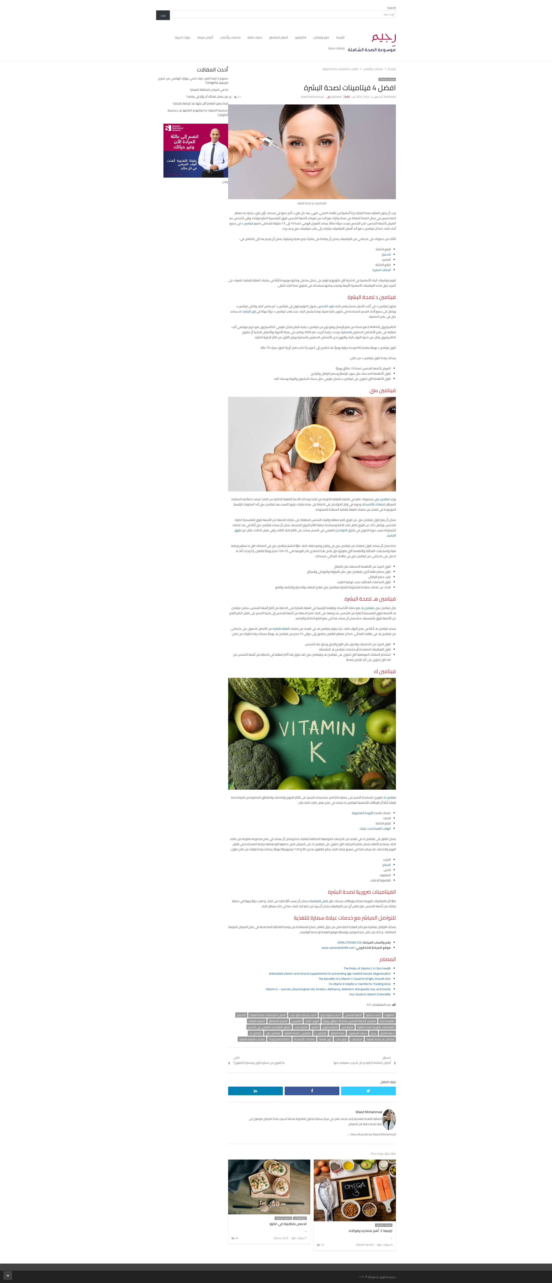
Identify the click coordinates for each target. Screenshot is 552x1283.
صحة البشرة (337, 1033)
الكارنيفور (300, 37)
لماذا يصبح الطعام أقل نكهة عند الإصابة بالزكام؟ (200, 103)
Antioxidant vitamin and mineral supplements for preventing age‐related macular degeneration (330, 973)
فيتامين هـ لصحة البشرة (380, 1039)
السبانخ (386, 865)
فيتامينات (356, 1039)
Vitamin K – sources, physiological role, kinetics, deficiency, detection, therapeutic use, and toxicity (328, 989)
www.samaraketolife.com (337, 947)
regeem (389, 1015)
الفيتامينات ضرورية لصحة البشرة (375, 1027)
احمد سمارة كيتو (330, 1015)
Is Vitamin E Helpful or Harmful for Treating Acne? (360, 984)
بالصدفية (347, 332)
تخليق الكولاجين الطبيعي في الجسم (269, 1027)
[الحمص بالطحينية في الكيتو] (269, 1162)
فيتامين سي (381, 499)
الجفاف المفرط (382, 270)
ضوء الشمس (326, 306)
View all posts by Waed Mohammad (371, 1134)
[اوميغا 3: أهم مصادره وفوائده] (355, 1162)
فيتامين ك (389, 797)
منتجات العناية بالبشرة (252, 1039)
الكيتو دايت (301, 1027)
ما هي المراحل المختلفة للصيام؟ (209, 89)
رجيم (373, 1033)
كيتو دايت (341, 1039)
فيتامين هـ (367, 608)
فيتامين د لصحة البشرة (297, 1033)
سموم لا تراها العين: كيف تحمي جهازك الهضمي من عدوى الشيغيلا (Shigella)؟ (193, 80)
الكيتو (315, 1027)
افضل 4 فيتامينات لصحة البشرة (267, 1015)
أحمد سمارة (373, 1015)
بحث (163, 15)
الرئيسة (340, 37)
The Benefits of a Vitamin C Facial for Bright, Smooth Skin (355, 979)
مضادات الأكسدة (374, 504)
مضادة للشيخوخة (279, 1039)
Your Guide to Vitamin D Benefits (370, 994)
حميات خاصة (255, 37)
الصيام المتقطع (278, 37)
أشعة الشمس (353, 1015)
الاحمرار (386, 254)
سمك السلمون (357, 1033)
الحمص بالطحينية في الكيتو (288, 1223)
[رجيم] (372, 43)
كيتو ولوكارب (321, 37)
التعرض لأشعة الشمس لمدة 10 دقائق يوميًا (349, 1021)
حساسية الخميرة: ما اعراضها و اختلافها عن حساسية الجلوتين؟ (198, 112)
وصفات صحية (336, 48)
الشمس (296, 1021)
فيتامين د (247, 223)
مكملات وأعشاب (230, 37)
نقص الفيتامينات (318, 901)
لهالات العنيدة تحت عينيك (375, 828)
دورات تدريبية (182, 37)
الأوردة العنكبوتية (362, 813)
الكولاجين (341, 530)
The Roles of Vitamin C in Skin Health (367, 968)
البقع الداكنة (387, 1021)
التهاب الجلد (312, 1021)
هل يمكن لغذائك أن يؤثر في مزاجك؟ (207, 96)
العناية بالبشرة (281, 628)
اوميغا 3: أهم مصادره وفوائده (370, 1230)
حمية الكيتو (387, 1033)
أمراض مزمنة (205, 37)
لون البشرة (249, 311)
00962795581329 (349, 942)
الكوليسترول (330, 1027)
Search (391, 7)
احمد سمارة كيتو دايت (303, 1015)
